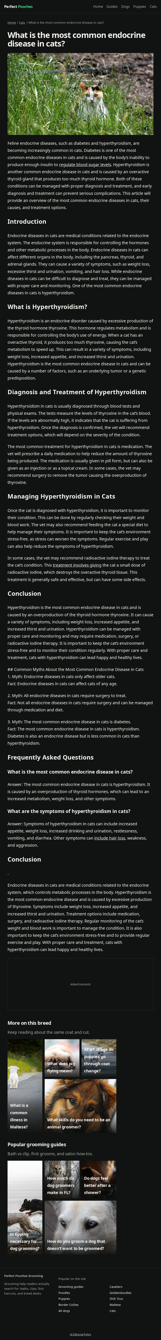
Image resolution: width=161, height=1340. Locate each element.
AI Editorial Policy (80, 1334)
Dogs (125, 6)
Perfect (18, 6)
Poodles (64, 1293)
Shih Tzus (116, 1299)
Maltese (115, 1305)
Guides (112, 6)
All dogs (64, 1311)
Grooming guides (70, 1287)
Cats (153, 6)
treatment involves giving (77, 565)
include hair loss (109, 838)
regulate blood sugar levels (85, 164)
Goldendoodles (120, 1293)
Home (98, 6)
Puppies (139, 6)
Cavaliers (116, 1287)
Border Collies (68, 1305)
